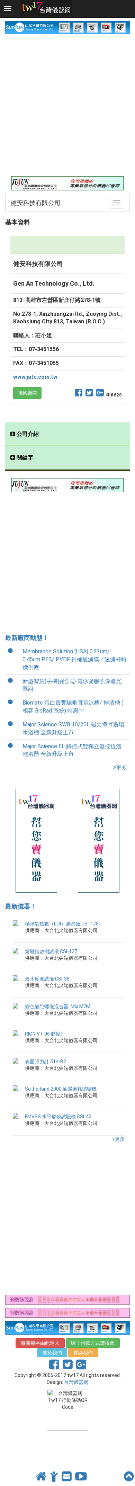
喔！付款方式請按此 (93, 1343)
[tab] (67, 434)
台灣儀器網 (76, 1382)
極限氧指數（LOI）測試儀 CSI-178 (62, 923)
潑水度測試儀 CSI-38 (47, 979)
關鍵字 (24, 457)
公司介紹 (27, 434)
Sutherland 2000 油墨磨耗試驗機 (61, 1089)
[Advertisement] (67, 105)
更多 (121, 767)
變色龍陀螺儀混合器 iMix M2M (57, 1006)
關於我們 (52, 1352)
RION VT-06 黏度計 (45, 1034)
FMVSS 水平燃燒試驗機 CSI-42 (58, 1116)
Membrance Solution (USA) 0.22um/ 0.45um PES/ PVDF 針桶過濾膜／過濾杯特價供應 (74, 659)
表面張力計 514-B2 (45, 1061)
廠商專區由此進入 (40, 1343)
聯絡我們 (83, 1352)
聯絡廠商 (27, 393)
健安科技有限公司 (36, 202)
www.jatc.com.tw (35, 377)
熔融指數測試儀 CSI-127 (51, 951)
